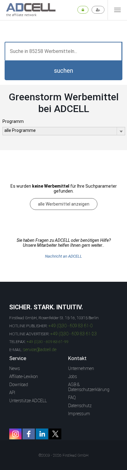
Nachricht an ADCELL (63, 256)
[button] (63, 70)
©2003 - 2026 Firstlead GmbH (63, 455)
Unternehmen (81, 368)
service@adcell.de (39, 349)
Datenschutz (80, 405)
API (12, 392)
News (14, 368)
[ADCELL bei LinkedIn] (42, 434)
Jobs (72, 376)
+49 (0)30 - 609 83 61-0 (70, 325)
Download (18, 384)
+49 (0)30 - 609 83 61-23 (73, 333)
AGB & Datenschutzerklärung (88, 387)
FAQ (72, 397)
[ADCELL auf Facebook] (29, 434)
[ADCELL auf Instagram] (15, 434)
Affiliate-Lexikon (23, 376)
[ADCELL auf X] (55, 434)
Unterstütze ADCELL (28, 400)
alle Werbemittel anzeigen (63, 204)
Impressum (79, 413)
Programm (13, 121)
